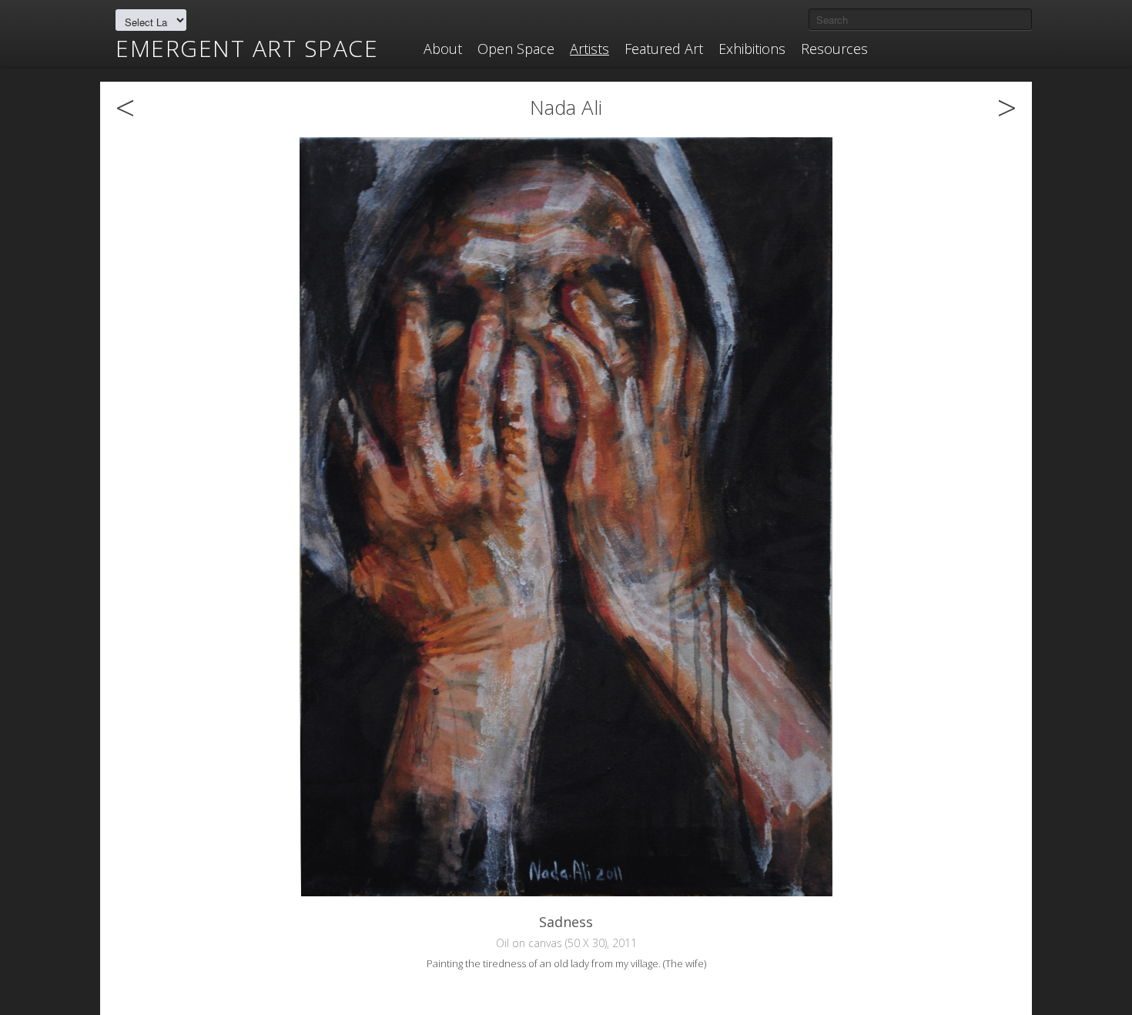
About (443, 48)
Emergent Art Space (247, 48)
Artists (589, 48)
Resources (834, 48)
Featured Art (664, 48)
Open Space (515, 48)
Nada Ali (566, 107)
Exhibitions (751, 48)
